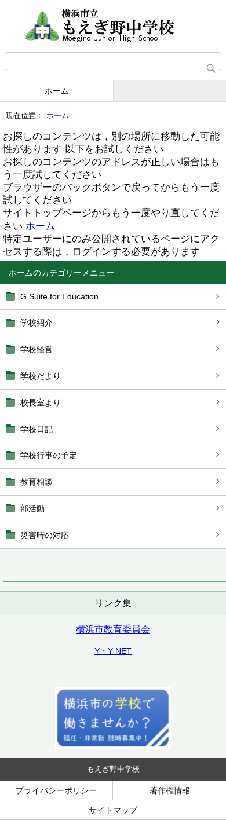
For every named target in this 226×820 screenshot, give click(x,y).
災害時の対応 (44, 535)
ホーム (57, 91)
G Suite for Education (59, 296)
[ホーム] (113, 26)
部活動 (32, 508)
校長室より (40, 402)
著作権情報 (170, 790)
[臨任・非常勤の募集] (113, 746)
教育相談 (36, 481)
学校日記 (36, 429)
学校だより (40, 375)
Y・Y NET (113, 651)
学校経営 (36, 349)
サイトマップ (113, 810)
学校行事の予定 (48, 455)
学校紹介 (36, 322)
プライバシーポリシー (56, 790)
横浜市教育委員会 (113, 629)
